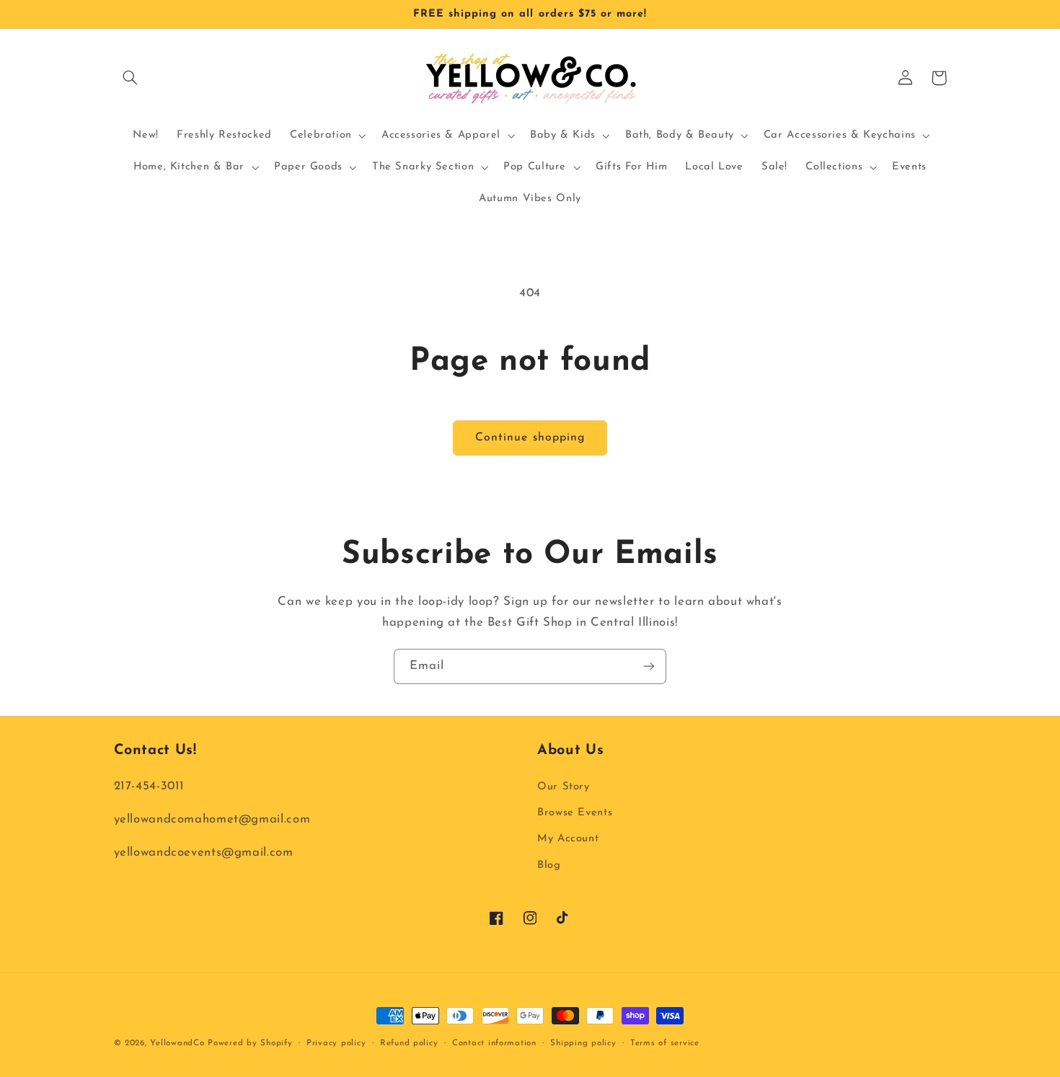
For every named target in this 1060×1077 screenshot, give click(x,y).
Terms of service (664, 1043)
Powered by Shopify (250, 1043)
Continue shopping (530, 437)
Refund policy (409, 1043)
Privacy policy (336, 1043)
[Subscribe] (649, 666)
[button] (130, 77)
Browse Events (574, 812)
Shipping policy (583, 1043)
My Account (568, 838)
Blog (549, 865)
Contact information (494, 1043)
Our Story (563, 786)
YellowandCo (177, 1043)
